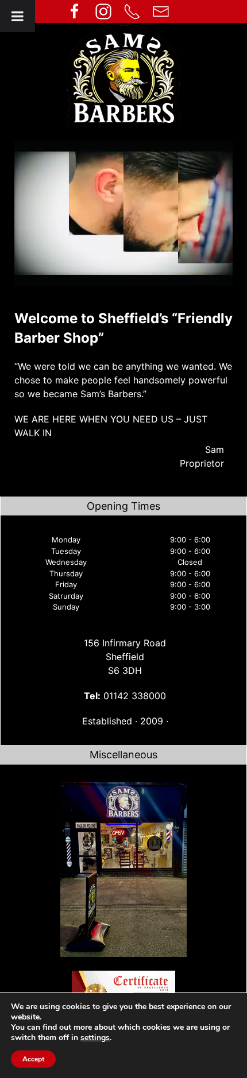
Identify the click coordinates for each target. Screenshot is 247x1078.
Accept (33, 1059)
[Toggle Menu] (17, 16)
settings (95, 1038)
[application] (123, 213)
